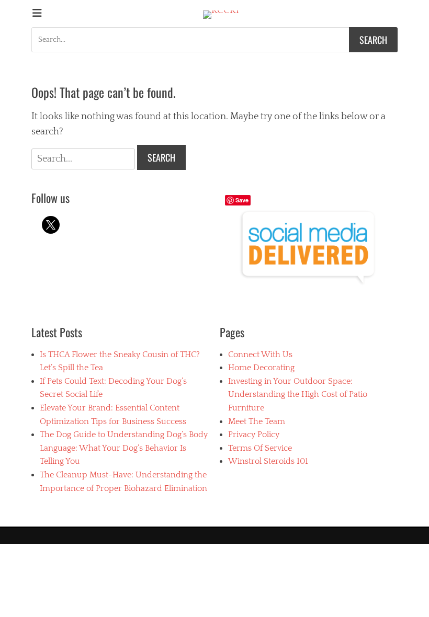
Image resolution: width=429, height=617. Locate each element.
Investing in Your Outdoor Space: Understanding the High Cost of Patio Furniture (297, 394)
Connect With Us (260, 354)
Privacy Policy (253, 434)
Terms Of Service (260, 448)
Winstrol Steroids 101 (268, 461)
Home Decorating (261, 367)
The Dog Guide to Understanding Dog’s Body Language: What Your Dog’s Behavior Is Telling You (124, 448)
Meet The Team (256, 421)
